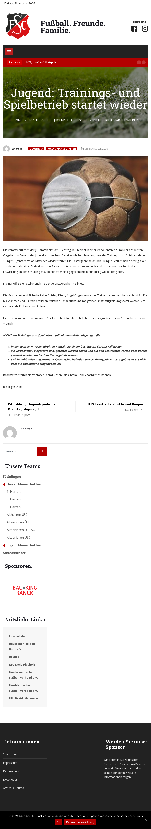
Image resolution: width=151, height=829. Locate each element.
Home (17, 120)
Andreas (17, 148)
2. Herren (14, 499)
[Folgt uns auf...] (134, 28)
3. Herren (14, 507)
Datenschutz (11, 771)
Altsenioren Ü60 (18, 538)
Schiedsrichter (14, 553)
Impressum (10, 763)
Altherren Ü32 (17, 515)
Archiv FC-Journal (14, 788)
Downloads (10, 779)
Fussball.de (17, 636)
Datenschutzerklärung (80, 822)
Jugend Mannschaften (61, 148)
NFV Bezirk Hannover (23, 698)
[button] (139, 62)
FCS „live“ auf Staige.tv (41, 62)
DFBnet (14, 657)
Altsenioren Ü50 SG (21, 530)
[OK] (146, 820)
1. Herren (14, 492)
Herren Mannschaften (24, 484)
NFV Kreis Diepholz (22, 664)
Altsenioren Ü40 (18, 522)
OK (58, 822)
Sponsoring (10, 754)
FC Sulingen (36, 148)
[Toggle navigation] (9, 51)
